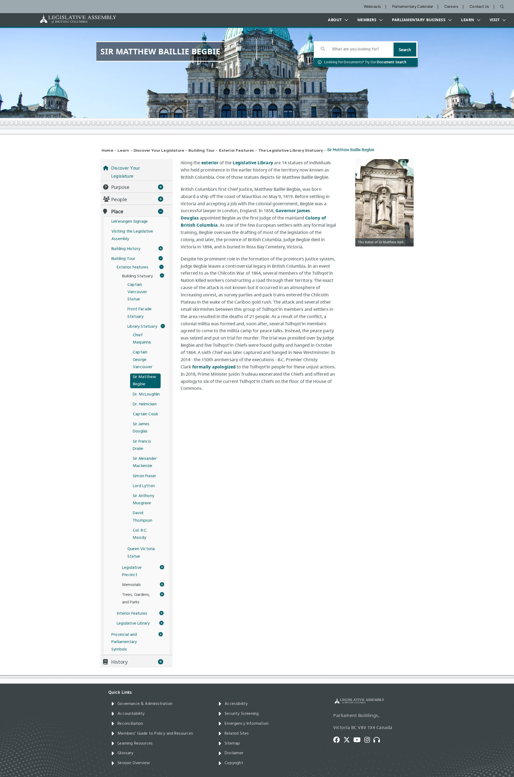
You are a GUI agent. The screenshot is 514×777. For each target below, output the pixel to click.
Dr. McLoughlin (146, 394)
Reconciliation (130, 723)
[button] (337, 19)
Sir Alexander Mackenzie (145, 462)
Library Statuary (142, 326)
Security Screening (242, 713)
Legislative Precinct (132, 571)
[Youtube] (358, 739)
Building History (125, 248)
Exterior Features (236, 150)
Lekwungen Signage (129, 221)
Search (405, 50)
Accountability (131, 713)
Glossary (125, 753)
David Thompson (142, 517)
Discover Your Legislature (159, 150)
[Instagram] (369, 739)
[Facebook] (338, 739)
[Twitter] (348, 739)
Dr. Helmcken (145, 404)
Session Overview (134, 763)
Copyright (234, 763)
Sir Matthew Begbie (144, 380)
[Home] (61, 19)
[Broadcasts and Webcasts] (378, 739)
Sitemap (232, 743)
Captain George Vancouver (143, 359)
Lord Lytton (144, 486)
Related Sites (237, 733)
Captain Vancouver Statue (137, 292)
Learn (123, 150)
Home (107, 150)
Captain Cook (145, 414)
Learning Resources (135, 743)
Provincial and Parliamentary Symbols (124, 642)
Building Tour (201, 150)
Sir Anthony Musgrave (143, 499)
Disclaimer (234, 753)
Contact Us (479, 7)
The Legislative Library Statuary (290, 150)
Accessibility (236, 703)
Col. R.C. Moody (140, 534)
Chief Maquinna (142, 339)
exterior (209, 163)
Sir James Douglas (141, 428)
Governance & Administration (145, 703)
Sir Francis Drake (142, 445)
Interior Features (132, 613)
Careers (451, 7)
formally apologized (214, 367)
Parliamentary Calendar (412, 7)
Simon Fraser (144, 476)
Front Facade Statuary (139, 313)
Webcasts (372, 7)
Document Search (391, 62)
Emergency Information (247, 723)
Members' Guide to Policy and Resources (155, 733)
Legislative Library (253, 163)
